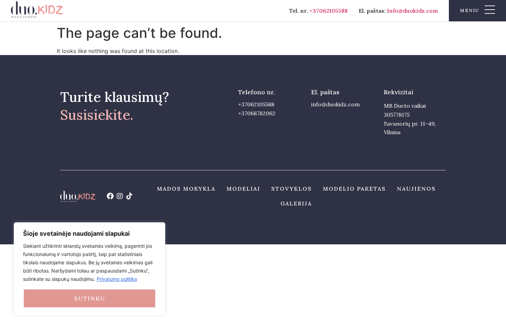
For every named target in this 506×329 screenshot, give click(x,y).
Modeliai (243, 188)
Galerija (296, 203)
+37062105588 (328, 10)
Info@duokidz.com (412, 10)
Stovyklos (291, 188)
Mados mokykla (186, 188)
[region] (89, 268)
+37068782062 (256, 113)
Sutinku (89, 298)
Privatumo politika (117, 279)
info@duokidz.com (335, 104)
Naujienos (416, 188)
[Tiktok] (129, 196)
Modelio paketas (354, 188)
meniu (469, 10)
